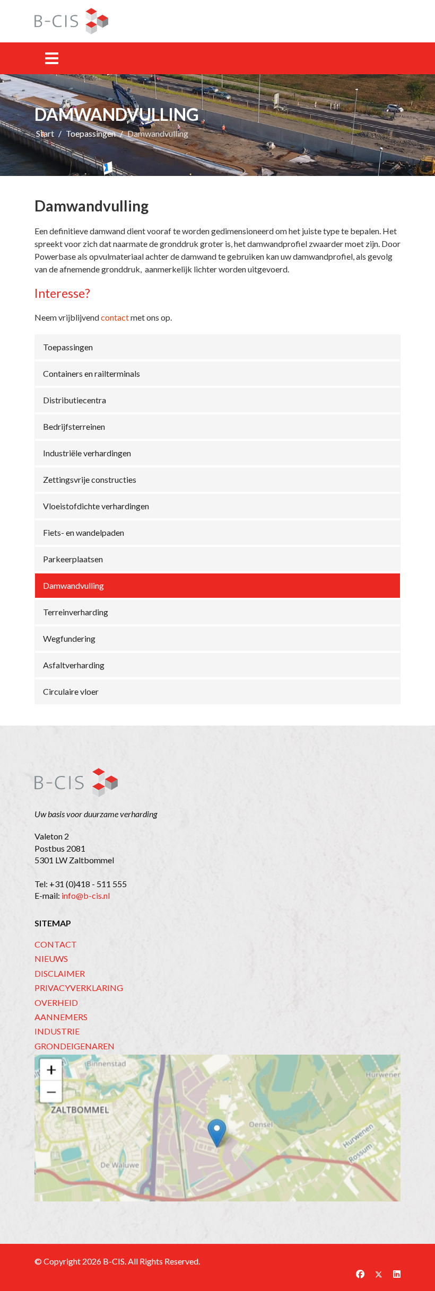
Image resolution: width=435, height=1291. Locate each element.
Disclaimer (59, 973)
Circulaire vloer (71, 691)
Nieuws (51, 958)
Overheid (56, 1002)
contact (115, 317)
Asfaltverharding (74, 665)
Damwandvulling (73, 585)
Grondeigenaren (74, 1046)
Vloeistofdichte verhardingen (96, 506)
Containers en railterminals (91, 373)
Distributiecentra (74, 400)
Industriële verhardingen (87, 453)
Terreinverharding (75, 612)
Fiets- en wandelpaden (83, 532)
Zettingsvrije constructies (89, 479)
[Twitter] (378, 1274)
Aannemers (61, 1017)
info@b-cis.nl (86, 895)
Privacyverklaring (78, 988)
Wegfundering (69, 638)
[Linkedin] (397, 1274)
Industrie (57, 1031)
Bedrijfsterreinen (74, 426)
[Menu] (51, 58)
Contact (55, 944)
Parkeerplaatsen (73, 559)
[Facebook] (360, 1274)
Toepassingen (68, 347)
